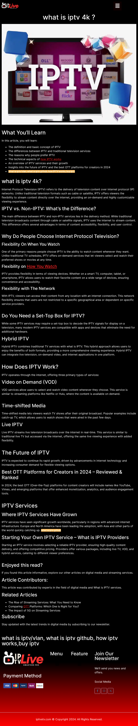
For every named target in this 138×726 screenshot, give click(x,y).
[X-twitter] (110, 691)
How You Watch (42, 266)
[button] (117, 6)
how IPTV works (51, 159)
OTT (26, 606)
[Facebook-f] (97, 691)
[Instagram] (104, 691)
